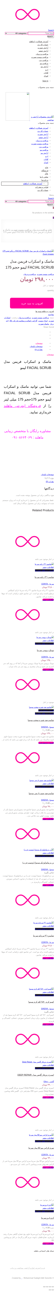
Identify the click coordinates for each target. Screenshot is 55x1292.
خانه (46, 167)
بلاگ (46, 174)
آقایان (46, 73)
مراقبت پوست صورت (39, 57)
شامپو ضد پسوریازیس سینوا (41, 793)
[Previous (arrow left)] (53, 1289)
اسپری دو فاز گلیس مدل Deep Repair (35, 1075)
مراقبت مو (44, 63)
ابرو (46, 70)
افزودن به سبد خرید (32, 303)
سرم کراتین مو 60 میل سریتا (41, 1148)
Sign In (45, 81)
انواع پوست (43, 321)
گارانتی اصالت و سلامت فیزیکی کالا (23, 321)
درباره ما (44, 180)
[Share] (50, 1286)
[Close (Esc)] (53, 1286)
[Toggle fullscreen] (47, 1286)
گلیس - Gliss (49, 1081)
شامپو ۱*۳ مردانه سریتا (43, 935)
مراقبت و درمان (42, 54)
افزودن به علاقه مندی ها (45, 311)
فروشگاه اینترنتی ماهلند (22, 406)
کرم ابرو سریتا (47, 1218)
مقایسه (51, 314)
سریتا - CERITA (47, 584)
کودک (46, 76)
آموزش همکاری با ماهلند (38, 41)
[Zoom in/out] (44, 1286)
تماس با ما (44, 177)
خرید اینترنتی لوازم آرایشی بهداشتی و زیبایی (27, 1268)
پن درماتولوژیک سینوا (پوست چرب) (38, 862)
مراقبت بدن (43, 60)
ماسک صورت (43, 324)
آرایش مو (44, 66)
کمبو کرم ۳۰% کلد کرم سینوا (41, 1002)
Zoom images (48, 254)
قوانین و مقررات (41, 187)
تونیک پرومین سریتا (45, 650)
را (50, 406)
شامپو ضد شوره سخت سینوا (41, 720)
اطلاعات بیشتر (48, 567)
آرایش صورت (43, 48)
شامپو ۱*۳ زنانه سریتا (44, 577)
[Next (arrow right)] (50, 1289)
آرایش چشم (43, 51)
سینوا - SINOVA (47, 727)
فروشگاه (44, 171)
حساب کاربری (42, 45)
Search (50, 36)
